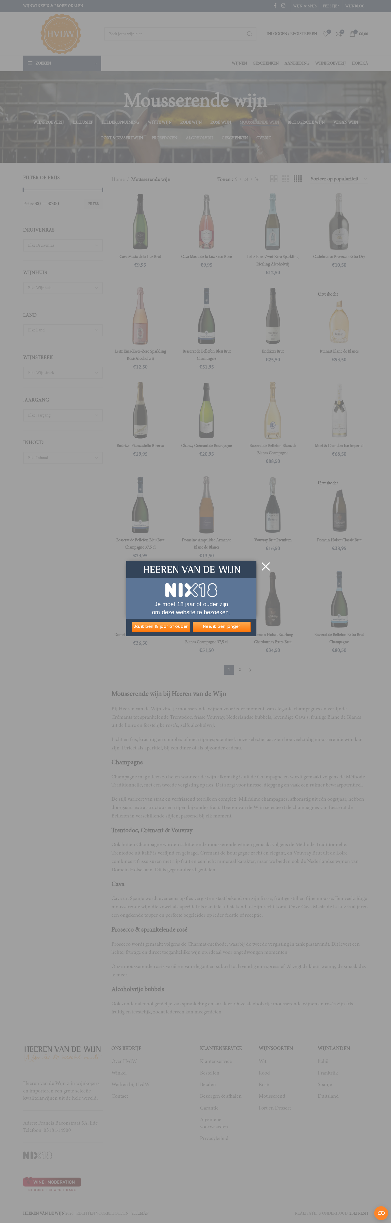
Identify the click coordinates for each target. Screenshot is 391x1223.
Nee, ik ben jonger (221, 626)
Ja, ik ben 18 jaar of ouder (161, 626)
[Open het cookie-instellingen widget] (381, 1213)
